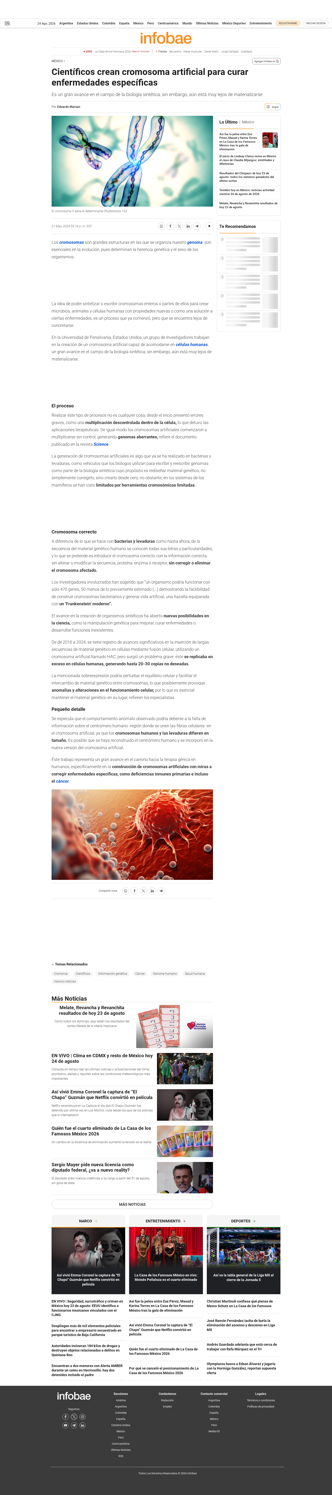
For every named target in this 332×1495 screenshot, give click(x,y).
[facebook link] (65, 1417)
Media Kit (214, 1431)
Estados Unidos (87, 23)
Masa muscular (193, 51)
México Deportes (234, 23)
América (121, 1400)
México (138, 23)
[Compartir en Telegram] (197, 226)
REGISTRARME (288, 23)
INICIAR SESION (316, 23)
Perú (150, 23)
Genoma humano (165, 973)
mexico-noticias (65, 981)
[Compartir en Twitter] (179, 226)
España (124, 23)
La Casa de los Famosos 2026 (122, 51)
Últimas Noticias (207, 23)
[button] (7, 23)
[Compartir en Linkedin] (188, 226)
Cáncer (140, 973)
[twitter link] (74, 1417)
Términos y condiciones (261, 1400)
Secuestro (175, 51)
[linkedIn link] (82, 1425)
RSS (120, 1456)
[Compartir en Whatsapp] (161, 226)
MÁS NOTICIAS (132, 1204)
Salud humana (195, 973)
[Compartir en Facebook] (170, 226)
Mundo (187, 23)
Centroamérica (168, 23)
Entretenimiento (261, 23)
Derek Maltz (211, 51)
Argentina (66, 23)
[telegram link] (74, 1425)
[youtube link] (65, 1425)
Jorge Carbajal (230, 51)
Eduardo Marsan (68, 107)
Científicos (83, 973)
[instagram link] (82, 1417)
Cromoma (61, 973)
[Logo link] (166, 38)
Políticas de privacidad (260, 1406)
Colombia (108, 23)
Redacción (167, 1400)
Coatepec (246, 51)
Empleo (167, 1406)
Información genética (112, 973)
